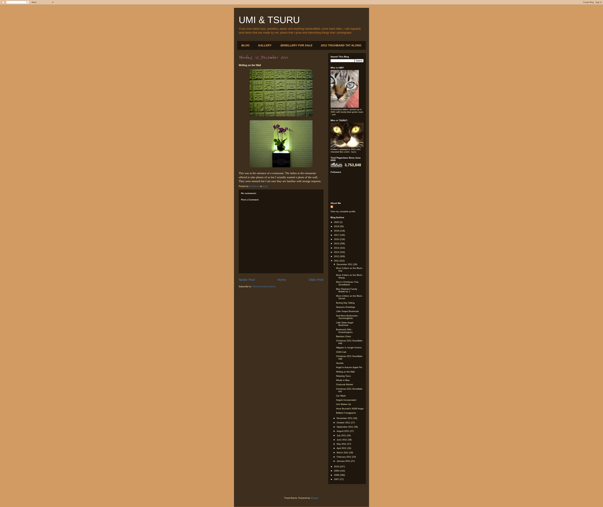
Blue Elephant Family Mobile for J (346, 290)
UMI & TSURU (269, 20)
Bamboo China (343, 336)
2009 (337, 470)
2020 (337, 222)
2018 (337, 230)
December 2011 (345, 264)
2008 (337, 475)
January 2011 (344, 461)
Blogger (314, 498)
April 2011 (342, 448)
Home (282, 279)
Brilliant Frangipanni (346, 413)
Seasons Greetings (345, 307)
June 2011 (342, 439)
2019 (337, 226)
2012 (337, 256)
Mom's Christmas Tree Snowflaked (347, 283)
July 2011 (342, 435)
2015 (337, 243)
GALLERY (265, 45)
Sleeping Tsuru (343, 376)
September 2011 (345, 427)
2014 (337, 248)
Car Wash (341, 395)
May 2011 (342, 444)
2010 (337, 466)
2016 (337, 239)
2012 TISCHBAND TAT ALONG (341, 45)
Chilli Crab (341, 352)
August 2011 (343, 431)
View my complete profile (343, 211)
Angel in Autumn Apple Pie (349, 367)
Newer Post (247, 279)
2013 (337, 252)
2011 (336, 260)
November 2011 (345, 418)
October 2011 (344, 422)
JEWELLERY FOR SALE (296, 45)
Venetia (339, 363)
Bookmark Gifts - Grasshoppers (344, 330)
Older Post (316, 279)
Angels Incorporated (346, 400)
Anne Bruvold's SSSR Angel (350, 408)
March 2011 (343, 452)
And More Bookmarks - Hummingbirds (347, 317)
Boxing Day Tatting (345, 303)
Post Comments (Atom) (264, 286)
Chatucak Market (344, 384)
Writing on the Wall (345, 371)
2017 (337, 235)
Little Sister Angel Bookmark (344, 323)
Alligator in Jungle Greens (349, 347)
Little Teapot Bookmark (347, 311)
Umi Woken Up (343, 404)
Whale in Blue (343, 380)
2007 (337, 479)
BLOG (245, 45)
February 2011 (344, 457)
